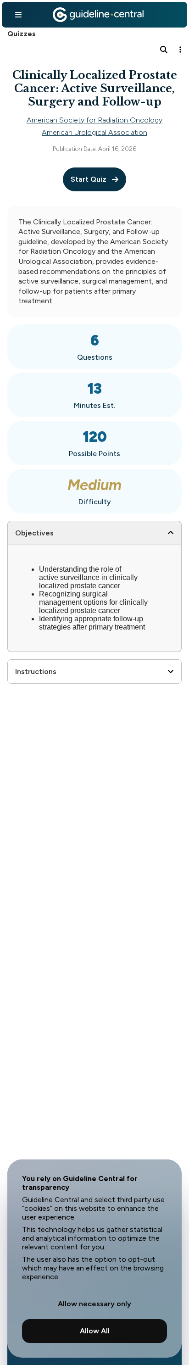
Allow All (95, 1330)
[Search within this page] (164, 49)
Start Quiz (88, 179)
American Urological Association (94, 132)
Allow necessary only (94, 1303)
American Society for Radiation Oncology (94, 120)
